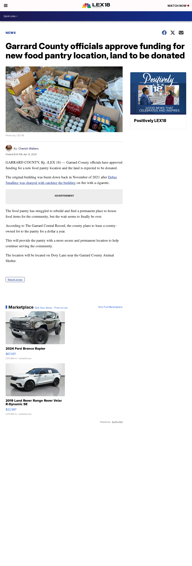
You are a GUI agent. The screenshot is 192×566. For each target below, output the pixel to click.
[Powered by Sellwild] (117, 422)
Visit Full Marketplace (110, 307)
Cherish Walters (28, 148)
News (11, 33)
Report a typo (15, 279)
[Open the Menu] (6, 5)
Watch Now (177, 5)
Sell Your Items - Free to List (51, 308)
